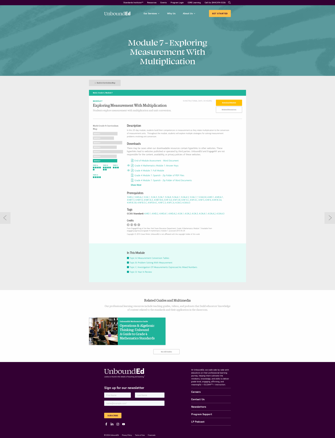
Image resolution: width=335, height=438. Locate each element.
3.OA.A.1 (176, 197)
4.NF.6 (208, 200)
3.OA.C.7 (194, 197)
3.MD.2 (130, 197)
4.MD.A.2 (172, 214)
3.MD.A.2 (138, 197)
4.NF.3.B (176, 200)
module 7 (97, 161)
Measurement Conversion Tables (149, 258)
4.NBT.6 (139, 200)
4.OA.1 (181, 214)
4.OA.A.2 (212, 214)
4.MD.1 (210, 197)
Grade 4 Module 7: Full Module (149, 171)
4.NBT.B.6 (158, 200)
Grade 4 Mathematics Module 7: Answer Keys (156, 166)
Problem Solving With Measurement (151, 263)
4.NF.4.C (193, 200)
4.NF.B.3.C (142, 203)
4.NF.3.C (185, 200)
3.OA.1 (147, 197)
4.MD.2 (155, 214)
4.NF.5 (201, 200)
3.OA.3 (154, 197)
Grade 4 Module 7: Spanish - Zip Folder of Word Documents (163, 180)
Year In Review (141, 272)
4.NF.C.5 (162, 203)
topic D (95, 175)
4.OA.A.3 (186, 203)
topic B (105, 165)
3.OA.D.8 (202, 197)
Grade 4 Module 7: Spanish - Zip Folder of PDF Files (159, 176)
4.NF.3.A (168, 200)
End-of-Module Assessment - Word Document (157, 161)
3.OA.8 (168, 197)
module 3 (97, 143)
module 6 (97, 156)
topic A (95, 165)
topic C (115, 165)
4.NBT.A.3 (148, 200)
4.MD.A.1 (219, 197)
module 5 (97, 152)
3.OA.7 (161, 197)
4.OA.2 (188, 214)
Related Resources (229, 109)
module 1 (97, 134)
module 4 (97, 147)
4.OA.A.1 (203, 214)
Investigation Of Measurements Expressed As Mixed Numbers (163, 267)
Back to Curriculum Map (106, 83)
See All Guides (166, 352)
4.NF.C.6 (170, 203)
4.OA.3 (178, 203)
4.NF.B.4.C (152, 203)
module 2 (97, 138)
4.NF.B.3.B (132, 203)
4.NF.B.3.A (217, 200)
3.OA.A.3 (185, 197)
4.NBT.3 (131, 200)
